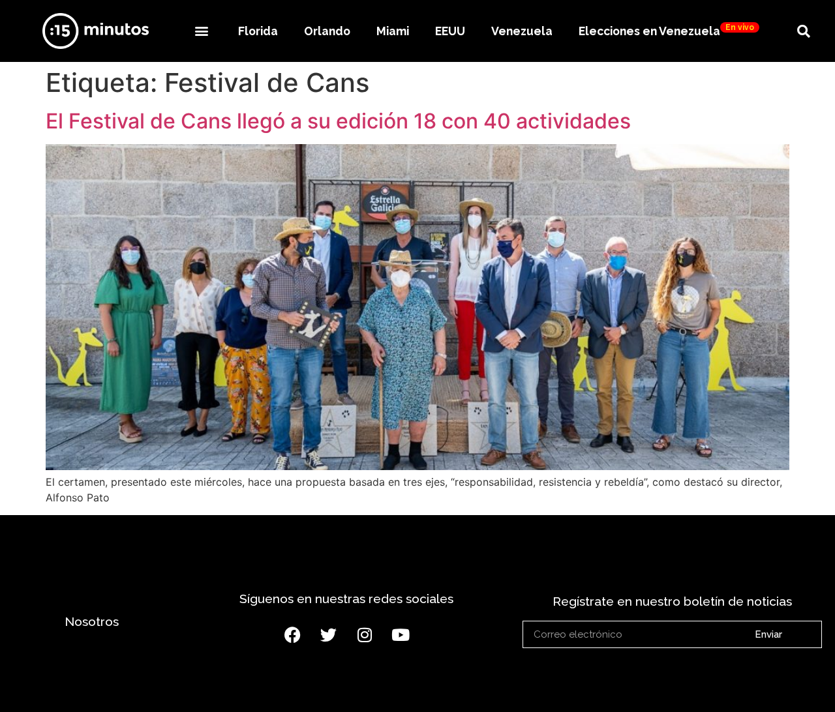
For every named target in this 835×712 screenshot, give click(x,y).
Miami (392, 31)
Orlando (327, 31)
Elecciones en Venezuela (666, 30)
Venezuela (522, 31)
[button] (201, 31)
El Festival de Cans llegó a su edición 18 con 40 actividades (338, 121)
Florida (258, 31)
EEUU (450, 31)
